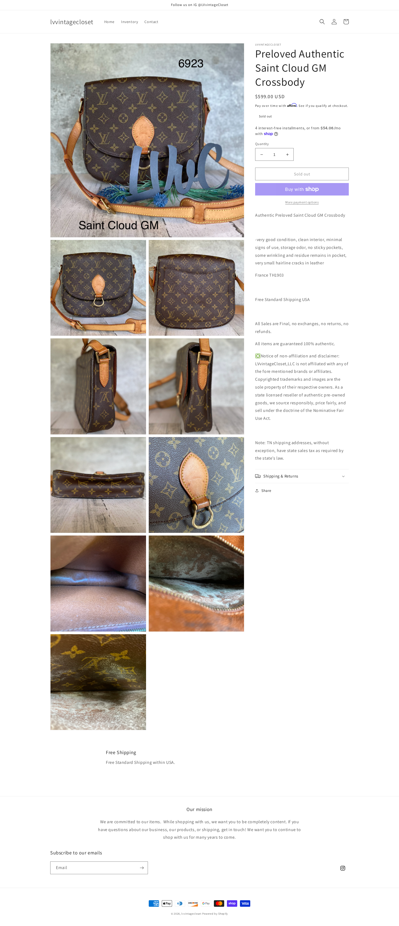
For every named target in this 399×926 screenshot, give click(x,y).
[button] (322, 22)
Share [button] (266, 490)
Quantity (262, 144)
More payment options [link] (302, 202)
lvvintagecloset (191, 913)
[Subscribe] (142, 867)
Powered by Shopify (215, 913)
